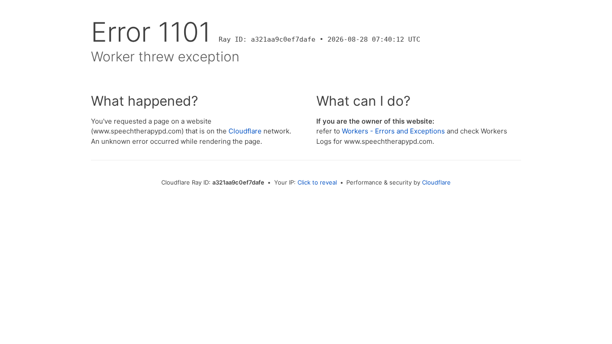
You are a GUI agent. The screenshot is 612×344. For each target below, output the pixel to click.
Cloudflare (245, 131)
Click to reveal (317, 182)
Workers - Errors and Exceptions (393, 131)
